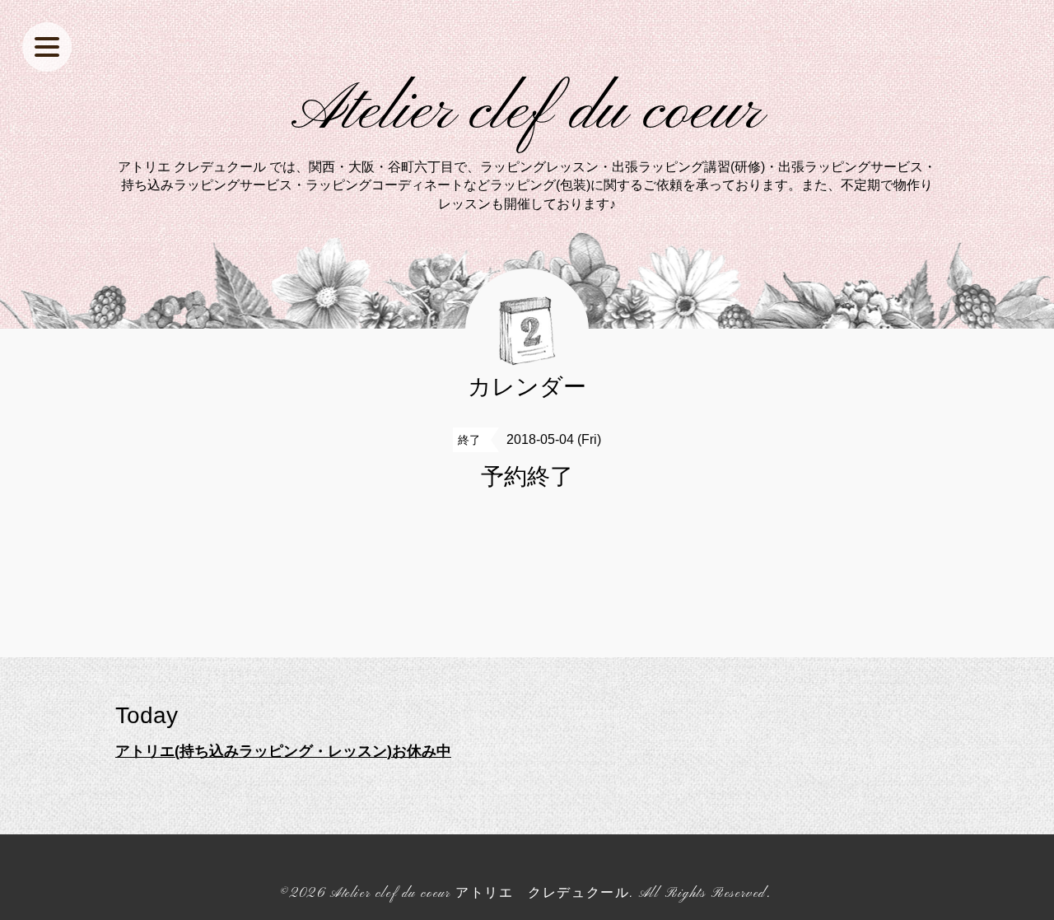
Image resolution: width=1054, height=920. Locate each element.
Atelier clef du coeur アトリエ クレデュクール (479, 893)
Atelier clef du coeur (527, 112)
